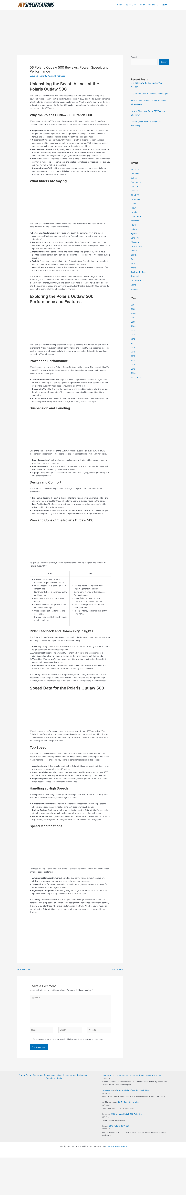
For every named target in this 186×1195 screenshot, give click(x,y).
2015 (133, 352)
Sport (119, 5)
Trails (133, 267)
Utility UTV (153, 5)
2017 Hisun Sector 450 (128, 1102)
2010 (133, 330)
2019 (133, 369)
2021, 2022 (136, 377)
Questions (50, 1078)
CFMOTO (135, 195)
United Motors (137, 280)
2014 (133, 347)
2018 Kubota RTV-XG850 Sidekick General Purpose (138, 1075)
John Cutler (107, 1090)
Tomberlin (135, 276)
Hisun (133, 208)
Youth (164, 5)
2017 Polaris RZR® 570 (119, 1126)
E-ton (133, 203)
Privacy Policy (24, 1075)
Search (134, 57)
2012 (133, 339)
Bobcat (134, 178)
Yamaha (134, 289)
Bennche (135, 173)
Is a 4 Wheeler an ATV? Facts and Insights (149, 93)
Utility (142, 5)
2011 (133, 334)
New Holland (136, 246)
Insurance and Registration (75, 1075)
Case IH (134, 191)
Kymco (134, 233)
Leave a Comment (38, 76)
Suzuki (134, 263)
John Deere (136, 216)
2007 (133, 317)
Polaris (50, 76)
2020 (133, 373)
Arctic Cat (135, 169)
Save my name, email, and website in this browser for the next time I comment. (68, 1039)
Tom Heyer (107, 1075)
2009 (133, 326)
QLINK (134, 255)
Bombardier (136, 182)
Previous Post (24, 969)
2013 (133, 343)
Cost (133, 259)
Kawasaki (135, 221)
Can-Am (134, 186)
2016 (133, 356)
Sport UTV (131, 5)
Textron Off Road (138, 272)
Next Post (117, 969)
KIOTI (133, 225)
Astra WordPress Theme (116, 1146)
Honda (134, 212)
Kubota (134, 229)
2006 (133, 313)
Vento (133, 285)
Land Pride (136, 238)
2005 (133, 309)
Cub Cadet (135, 199)
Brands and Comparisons (44, 1075)
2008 (133, 322)
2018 (133, 364)
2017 (133, 360)
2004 (133, 305)
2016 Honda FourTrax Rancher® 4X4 (132, 1090)
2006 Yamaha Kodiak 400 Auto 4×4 (126, 1114)
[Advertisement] (93, 28)
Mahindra (135, 242)
